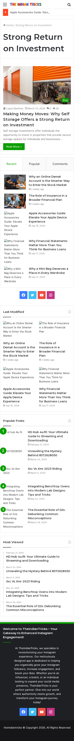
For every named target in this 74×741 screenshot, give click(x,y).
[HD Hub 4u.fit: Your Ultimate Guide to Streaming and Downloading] (14, 437)
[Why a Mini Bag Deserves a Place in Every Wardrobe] (15, 275)
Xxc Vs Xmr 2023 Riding (45, 469)
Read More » (14, 146)
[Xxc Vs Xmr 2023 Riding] (14, 474)
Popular (34, 164)
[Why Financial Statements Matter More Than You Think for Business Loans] (15, 251)
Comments (60, 164)
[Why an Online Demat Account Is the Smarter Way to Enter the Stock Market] (15, 182)
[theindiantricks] (25, 4)
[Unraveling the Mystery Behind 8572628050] (14, 456)
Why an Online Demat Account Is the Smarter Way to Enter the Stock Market (49, 181)
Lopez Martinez (14, 108)
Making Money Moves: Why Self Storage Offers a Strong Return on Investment (36, 119)
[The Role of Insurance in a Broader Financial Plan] (15, 201)
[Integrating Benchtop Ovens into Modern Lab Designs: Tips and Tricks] (14, 494)
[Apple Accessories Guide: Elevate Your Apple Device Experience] (15, 223)
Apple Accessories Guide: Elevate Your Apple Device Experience (48, 217)
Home (10, 25)
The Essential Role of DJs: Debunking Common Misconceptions (46, 514)
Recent (11, 164)
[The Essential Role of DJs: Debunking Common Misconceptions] (14, 518)
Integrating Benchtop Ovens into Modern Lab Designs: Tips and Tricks (49, 490)
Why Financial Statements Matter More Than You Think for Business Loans (48, 245)
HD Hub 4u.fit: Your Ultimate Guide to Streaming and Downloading (48, 436)
